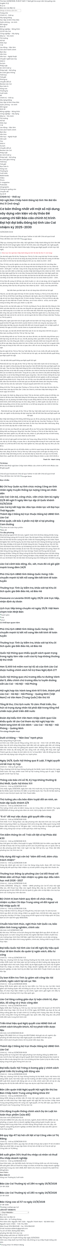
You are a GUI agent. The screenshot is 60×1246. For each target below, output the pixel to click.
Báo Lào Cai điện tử (7, 8)
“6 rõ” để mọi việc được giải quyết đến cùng (25, 816)
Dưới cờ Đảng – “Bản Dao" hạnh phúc (21, 737)
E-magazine (5, 182)
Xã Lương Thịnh (51, 549)
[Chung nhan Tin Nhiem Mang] (12, 1244)
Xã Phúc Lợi (19, 546)
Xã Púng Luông (10, 537)
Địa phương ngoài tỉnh (9, 535)
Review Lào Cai (6, 84)
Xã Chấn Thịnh (53, 539)
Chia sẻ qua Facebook (8, 236)
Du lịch (2, 63)
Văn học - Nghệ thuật (8, 56)
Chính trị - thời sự (6, 15)
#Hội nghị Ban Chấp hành (17, 466)
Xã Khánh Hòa (9, 546)
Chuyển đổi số (5, 82)
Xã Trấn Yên (28, 549)
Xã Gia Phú (32, 553)
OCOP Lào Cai (5, 31)
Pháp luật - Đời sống (8, 70)
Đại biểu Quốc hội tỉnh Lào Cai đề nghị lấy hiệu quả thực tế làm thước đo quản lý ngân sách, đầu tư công (29, 951)
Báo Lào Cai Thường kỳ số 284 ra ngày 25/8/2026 (28, 1183)
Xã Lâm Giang (39, 542)
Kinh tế (2, 27)
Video (2, 178)
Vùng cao (3, 88)
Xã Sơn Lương (16, 539)
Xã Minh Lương (54, 558)
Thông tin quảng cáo (8, 189)
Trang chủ (4, 13)
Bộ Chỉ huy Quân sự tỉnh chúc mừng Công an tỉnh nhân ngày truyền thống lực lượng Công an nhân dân (28, 490)
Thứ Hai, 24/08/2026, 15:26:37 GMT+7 (13, 1)
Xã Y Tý (3, 556)
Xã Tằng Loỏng (22, 553)
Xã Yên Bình (11, 549)
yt (3, 6)
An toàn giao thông (7, 72)
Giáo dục (3, 43)
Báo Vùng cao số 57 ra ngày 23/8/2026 (22, 1201)
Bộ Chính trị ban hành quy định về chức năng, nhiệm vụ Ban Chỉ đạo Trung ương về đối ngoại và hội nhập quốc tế (29, 902)
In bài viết (37, 236)
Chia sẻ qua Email (48, 236)
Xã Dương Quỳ (31, 558)
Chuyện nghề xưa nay (8, 59)
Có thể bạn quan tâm (10, 622)
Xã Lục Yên (48, 544)
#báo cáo (54, 466)
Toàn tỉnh (33, 535)
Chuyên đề (4, 191)
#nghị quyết (5, 468)
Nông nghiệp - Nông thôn (10, 29)
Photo (2, 180)
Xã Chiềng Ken (43, 558)
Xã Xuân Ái (18, 544)
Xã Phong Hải (44, 551)
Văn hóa (3, 54)
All (1, 95)
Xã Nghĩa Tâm (5, 542)
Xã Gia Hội (7, 539)
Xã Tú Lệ (19, 537)
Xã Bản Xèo (43, 556)
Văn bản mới (5, 930)
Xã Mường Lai (29, 546)
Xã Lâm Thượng (38, 544)
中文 (7, 3)
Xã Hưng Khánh (39, 549)
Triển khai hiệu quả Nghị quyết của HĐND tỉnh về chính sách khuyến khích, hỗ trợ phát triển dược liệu (28, 1027)
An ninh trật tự (5, 68)
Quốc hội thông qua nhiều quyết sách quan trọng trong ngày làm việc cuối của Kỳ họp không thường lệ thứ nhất (30, 656)
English (2, 3)
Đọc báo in (4, 86)
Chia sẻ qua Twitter (25, 236)
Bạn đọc (3, 52)
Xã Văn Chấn (27, 539)
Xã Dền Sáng (54, 553)
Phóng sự (3, 79)
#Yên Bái (3, 466)
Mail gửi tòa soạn (34, 1)
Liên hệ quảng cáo (48, 1)
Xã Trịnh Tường (22, 556)
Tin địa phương (7, 532)
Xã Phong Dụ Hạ (17, 542)
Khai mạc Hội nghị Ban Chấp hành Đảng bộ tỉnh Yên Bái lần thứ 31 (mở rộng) (27, 253)
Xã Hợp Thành (33, 551)
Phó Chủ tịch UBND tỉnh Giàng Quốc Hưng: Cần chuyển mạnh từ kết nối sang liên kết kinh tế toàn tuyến (28, 578)
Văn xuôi (3, 139)
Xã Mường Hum (43, 553)
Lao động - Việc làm (8, 47)
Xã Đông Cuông (51, 542)
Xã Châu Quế (29, 542)
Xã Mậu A (10, 544)
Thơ (1, 141)
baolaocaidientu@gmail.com (16, 1228)
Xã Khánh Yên (10, 558)
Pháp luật (3, 66)
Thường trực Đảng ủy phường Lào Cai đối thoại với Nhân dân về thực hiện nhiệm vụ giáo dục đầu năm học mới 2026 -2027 (29, 877)
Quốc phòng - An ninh (8, 22)
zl (4, 6)
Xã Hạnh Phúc (37, 537)
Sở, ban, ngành (24, 535)
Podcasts (3, 185)
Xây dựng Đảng (6, 18)
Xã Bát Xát (52, 556)
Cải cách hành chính (8, 50)
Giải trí (2, 61)
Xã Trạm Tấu (27, 537)
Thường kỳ (4, 91)
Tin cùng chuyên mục (10, 731)
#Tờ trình (46, 466)
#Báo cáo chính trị (35, 466)
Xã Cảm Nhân (39, 546)
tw (6, 1215)
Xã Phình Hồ (48, 537)
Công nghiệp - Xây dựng (9, 33)
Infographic (4, 187)
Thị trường (4, 38)
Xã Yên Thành (50, 546)
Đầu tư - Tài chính (7, 36)
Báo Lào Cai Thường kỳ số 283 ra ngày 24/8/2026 (28, 1192)
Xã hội (2, 40)
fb (1, 6)
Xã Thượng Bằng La (40, 539)
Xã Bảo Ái (20, 549)
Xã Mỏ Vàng (27, 544)
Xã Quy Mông (13, 551)
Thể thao (3, 75)
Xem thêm (4, 1172)
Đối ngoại (3, 24)
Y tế (1, 45)
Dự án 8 (3, 194)
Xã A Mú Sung (11, 556)
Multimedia (4, 176)
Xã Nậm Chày (33, 556)
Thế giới (3, 77)
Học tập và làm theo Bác (9, 20)
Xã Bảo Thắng (11, 553)
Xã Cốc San (23, 551)
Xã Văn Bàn (21, 558)
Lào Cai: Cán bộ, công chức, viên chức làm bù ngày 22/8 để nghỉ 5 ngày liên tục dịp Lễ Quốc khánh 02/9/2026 (29, 500)
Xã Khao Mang (43, 535)
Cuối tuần (4, 93)
